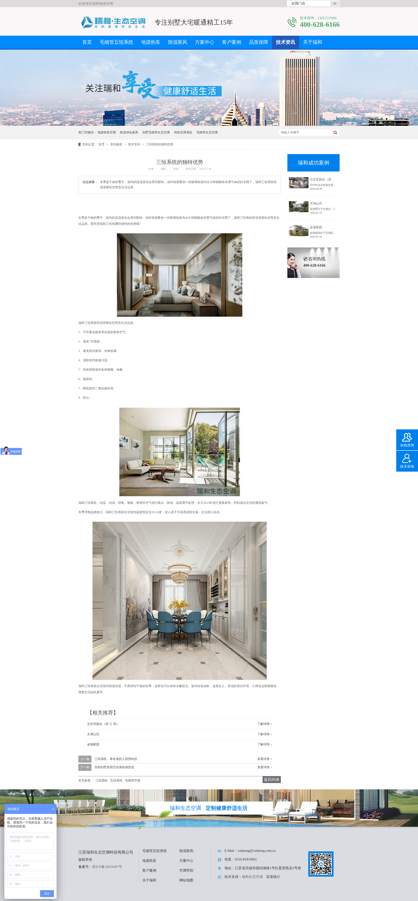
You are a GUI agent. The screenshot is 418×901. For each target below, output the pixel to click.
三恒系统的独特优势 (159, 144)
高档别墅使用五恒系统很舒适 (114, 767)
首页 (87, 42)
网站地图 (186, 880)
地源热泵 (150, 42)
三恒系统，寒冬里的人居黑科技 (115, 759)
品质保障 (258, 42)
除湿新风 (177, 42)
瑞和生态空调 (252, 877)
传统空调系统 (183, 132)
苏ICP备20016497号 (107, 867)
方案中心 (204, 42)
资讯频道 (116, 144)
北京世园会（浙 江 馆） (103, 724)
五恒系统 (116, 780)
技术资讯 (285, 42)
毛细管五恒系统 (116, 42)
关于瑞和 (312, 42)
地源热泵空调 (107, 132)
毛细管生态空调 (207, 132)
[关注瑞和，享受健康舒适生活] (209, 124)
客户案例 (231, 42)
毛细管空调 (132, 780)
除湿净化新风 (129, 132)
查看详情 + (264, 759)
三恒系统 (101, 780)
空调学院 (186, 870)
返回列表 (272, 779)
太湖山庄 (93, 734)
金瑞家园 (93, 744)
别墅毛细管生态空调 (156, 132)
